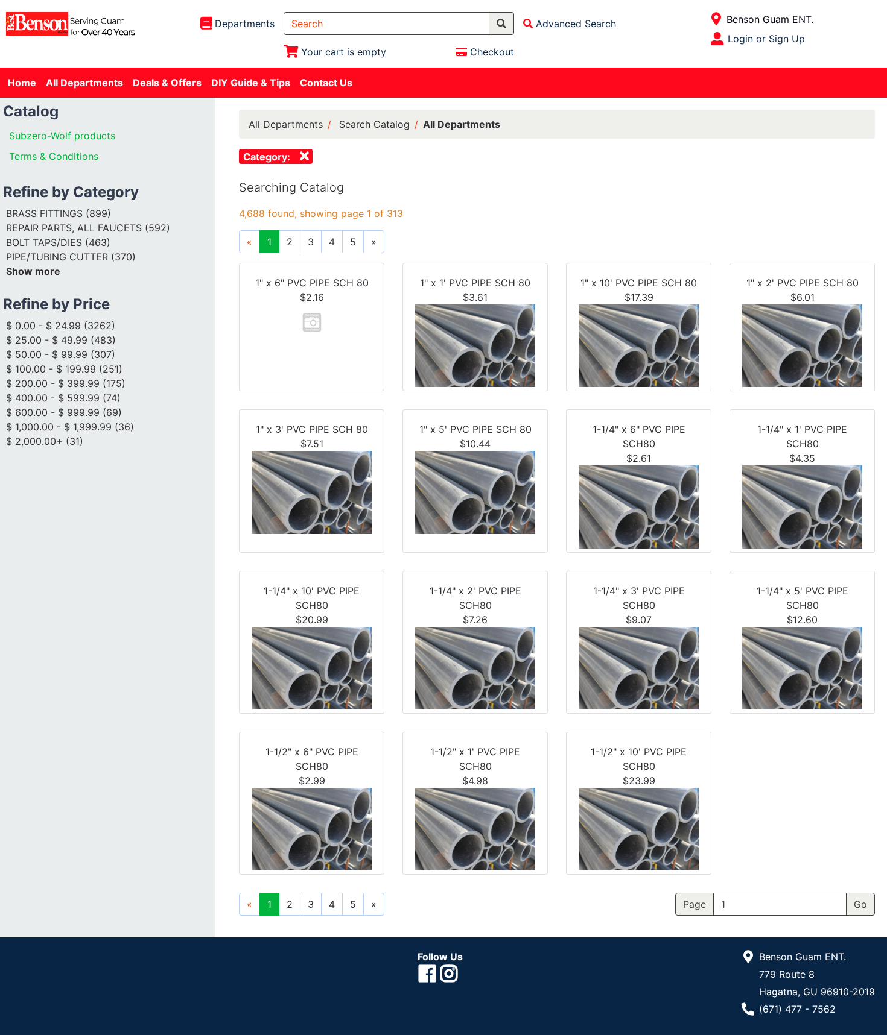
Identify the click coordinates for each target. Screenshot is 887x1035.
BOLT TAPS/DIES (44, 242)
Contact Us (326, 83)
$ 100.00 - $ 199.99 (51, 369)
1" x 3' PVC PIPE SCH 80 (312, 429)
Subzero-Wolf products (62, 136)
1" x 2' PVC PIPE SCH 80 (802, 283)
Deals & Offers (167, 83)
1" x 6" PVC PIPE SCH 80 (312, 283)
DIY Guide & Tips (250, 83)
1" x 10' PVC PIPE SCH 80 (638, 283)
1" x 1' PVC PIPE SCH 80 (475, 283)
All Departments (84, 83)
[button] (311, 321)
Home (22, 83)
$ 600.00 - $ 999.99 (53, 412)
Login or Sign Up (766, 39)
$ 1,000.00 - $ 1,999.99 (59, 427)
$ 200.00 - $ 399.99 (53, 383)
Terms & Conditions (53, 156)
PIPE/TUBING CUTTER (57, 257)
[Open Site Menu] (716, 19)
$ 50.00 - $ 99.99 (46, 354)
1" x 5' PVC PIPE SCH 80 (475, 429)
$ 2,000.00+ (34, 441)
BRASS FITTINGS (44, 213)
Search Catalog (374, 124)
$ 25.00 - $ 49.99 (46, 340)
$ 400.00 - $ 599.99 (53, 398)
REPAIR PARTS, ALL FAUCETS (74, 228)
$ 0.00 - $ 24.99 (43, 325)
